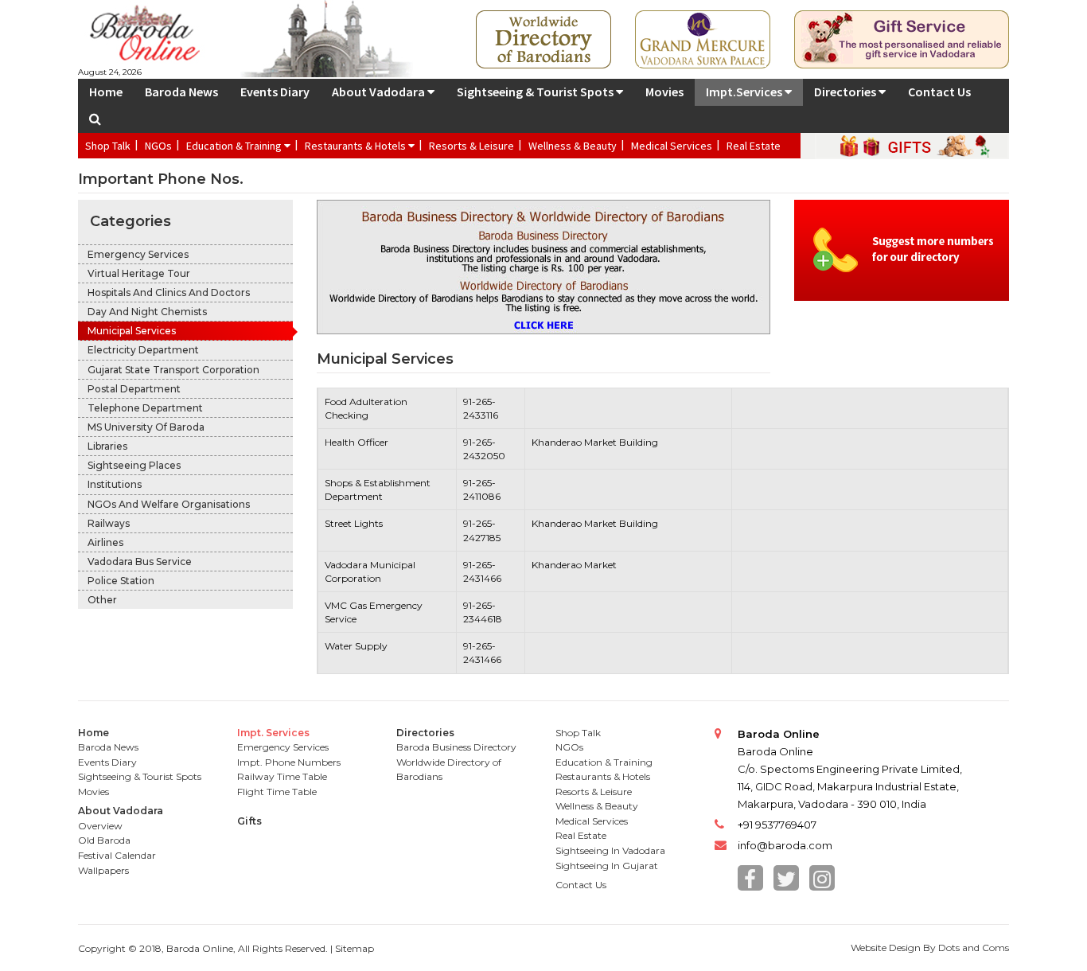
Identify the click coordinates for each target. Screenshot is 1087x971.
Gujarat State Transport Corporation (173, 370)
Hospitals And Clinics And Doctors (169, 292)
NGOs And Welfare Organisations (169, 504)
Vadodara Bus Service (140, 561)
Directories (846, 91)
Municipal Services (132, 331)
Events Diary (275, 91)
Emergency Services (138, 254)
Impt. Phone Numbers (289, 762)
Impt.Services (745, 91)
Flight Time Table (277, 791)
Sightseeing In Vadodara (610, 850)
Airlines (105, 542)
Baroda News (181, 91)
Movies (664, 91)
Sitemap (354, 948)
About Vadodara (379, 91)
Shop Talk (108, 145)
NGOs (158, 145)
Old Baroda (104, 840)
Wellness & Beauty (572, 145)
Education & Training (235, 145)
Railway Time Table (282, 776)
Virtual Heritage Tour (139, 273)
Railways (109, 523)
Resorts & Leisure (471, 145)
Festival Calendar (117, 855)
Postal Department (134, 389)
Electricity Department (143, 350)
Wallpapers (103, 870)
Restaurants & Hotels (356, 145)
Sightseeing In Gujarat (606, 866)
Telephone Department (145, 408)
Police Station (121, 581)
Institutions (115, 484)
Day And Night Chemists (147, 312)
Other (102, 600)
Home (106, 91)
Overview (100, 826)
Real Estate (754, 145)
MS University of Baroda (146, 427)
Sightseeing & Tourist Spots (536, 91)
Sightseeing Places (134, 465)
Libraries (107, 446)
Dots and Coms (973, 947)
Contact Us (939, 91)
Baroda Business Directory (456, 747)
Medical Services (671, 145)
